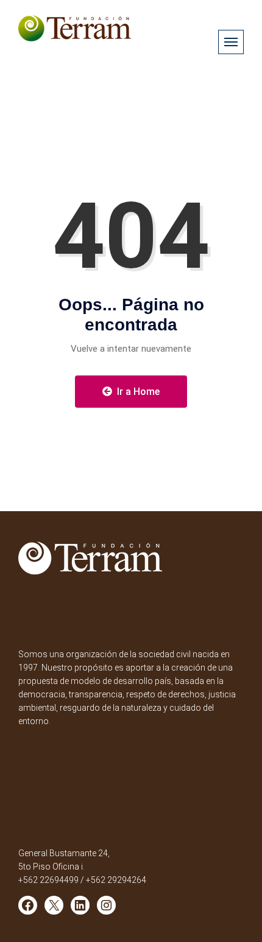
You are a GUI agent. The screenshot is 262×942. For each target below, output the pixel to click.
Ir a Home (137, 391)
